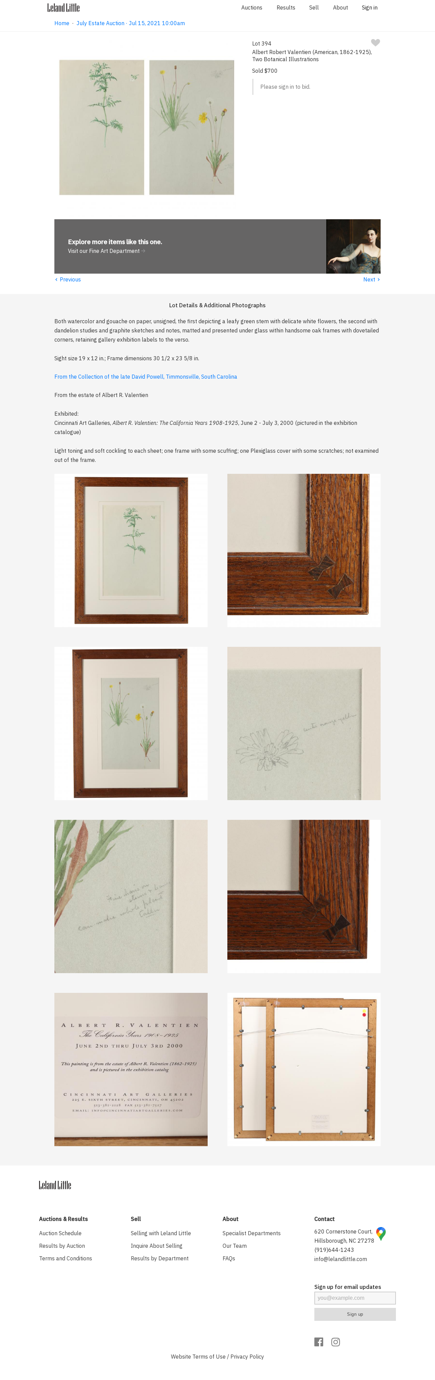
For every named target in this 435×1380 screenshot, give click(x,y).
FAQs (229, 1258)
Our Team (235, 1245)
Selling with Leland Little (161, 1233)
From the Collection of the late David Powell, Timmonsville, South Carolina (145, 376)
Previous (67, 279)
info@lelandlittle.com (340, 1259)
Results (286, 7)
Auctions (251, 7)
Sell (314, 7)
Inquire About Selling (156, 1245)
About (340, 7)
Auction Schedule (60, 1233)
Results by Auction (62, 1245)
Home (61, 23)
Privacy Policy (247, 1356)
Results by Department (160, 1258)
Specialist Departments (252, 1233)
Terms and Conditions (65, 1258)
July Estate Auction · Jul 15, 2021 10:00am (130, 23)
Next (372, 279)
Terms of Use (209, 1356)
